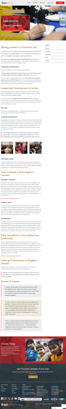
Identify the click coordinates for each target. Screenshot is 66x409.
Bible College (25, 162)
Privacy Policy (60, 403)
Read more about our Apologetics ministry (10, 198)
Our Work (47, 51)
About (47, 45)
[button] (57, 408)
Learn (46, 57)
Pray (2, 386)
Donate (3, 391)
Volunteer (3, 388)
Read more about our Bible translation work (11, 255)
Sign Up (33, 377)
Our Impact (48, 54)
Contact (47, 60)
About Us (47, 48)
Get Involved (4, 385)
